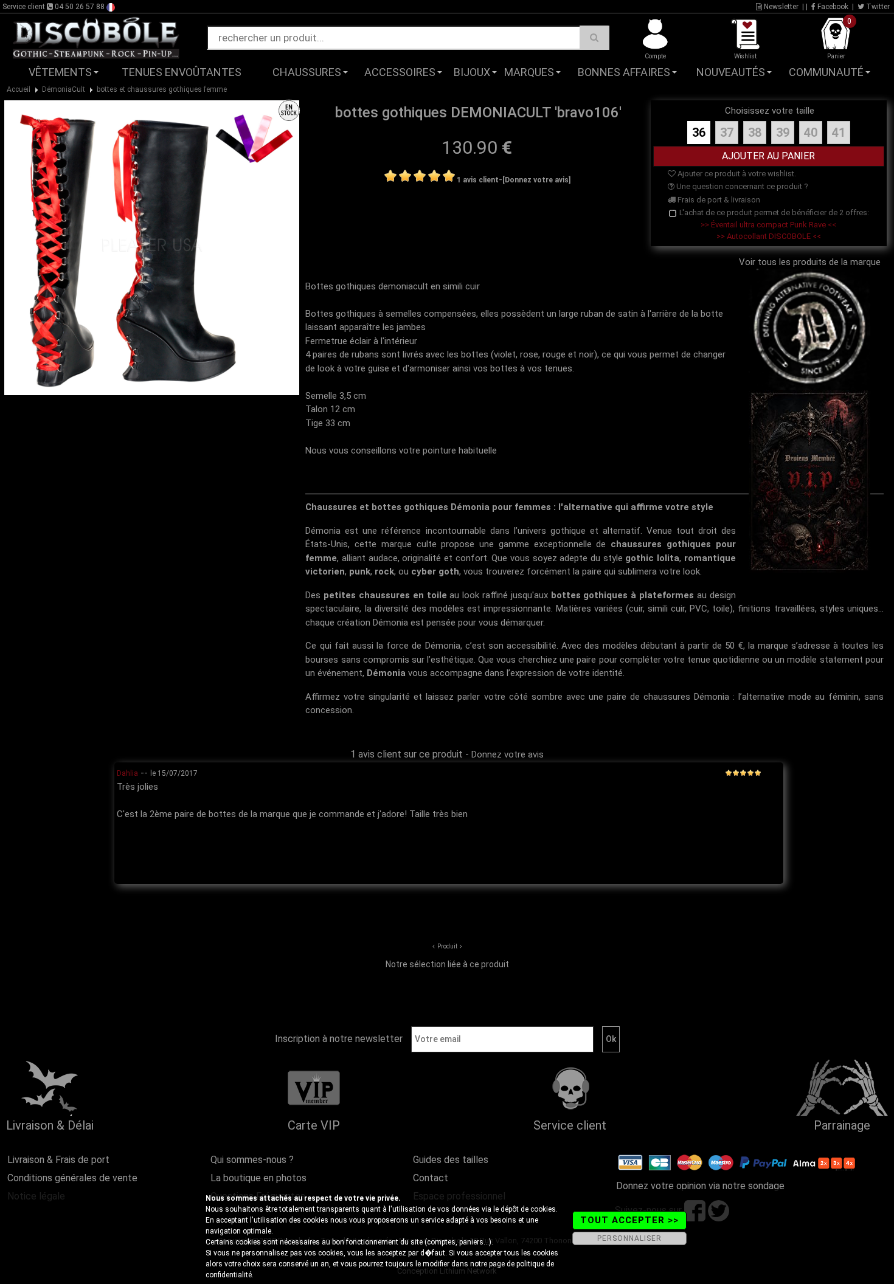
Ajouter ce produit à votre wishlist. (736, 173)
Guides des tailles (450, 1159)
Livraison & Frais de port (58, 1159)
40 (810, 132)
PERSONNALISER (629, 1238)
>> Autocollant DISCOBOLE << (768, 236)
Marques (529, 72)
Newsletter (780, 6)
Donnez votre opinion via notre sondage (700, 1186)
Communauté (826, 72)
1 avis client (478, 180)
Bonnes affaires (624, 72)
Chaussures (306, 72)
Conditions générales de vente (72, 1178)
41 (838, 132)
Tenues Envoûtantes (181, 72)
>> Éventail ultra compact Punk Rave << (768, 224)
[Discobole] (96, 37)
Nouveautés (730, 72)
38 (754, 132)
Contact (430, 1178)
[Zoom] (151, 247)
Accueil (18, 89)
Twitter (877, 6)
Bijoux (472, 72)
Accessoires (399, 72)
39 (782, 132)
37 (726, 132)
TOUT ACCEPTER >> (629, 1220)
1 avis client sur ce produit (406, 754)
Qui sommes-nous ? (252, 1159)
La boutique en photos (258, 1178)
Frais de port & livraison (718, 199)
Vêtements (60, 72)
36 (698, 132)
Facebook (832, 6)
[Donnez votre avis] (536, 180)
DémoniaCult (63, 89)
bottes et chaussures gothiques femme (162, 89)
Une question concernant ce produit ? (741, 186)
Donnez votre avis (507, 754)
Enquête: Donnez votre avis (770, 90)
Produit (447, 946)
